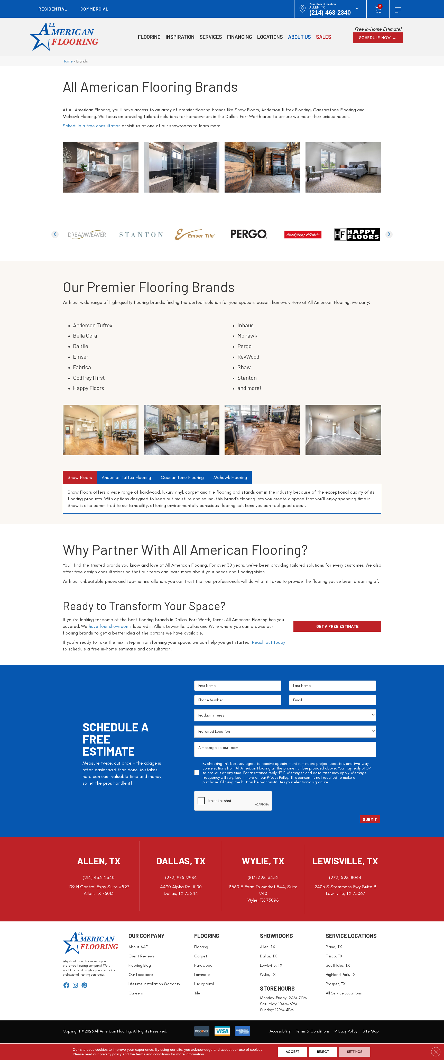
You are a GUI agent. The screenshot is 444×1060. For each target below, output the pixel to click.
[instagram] (75, 985)
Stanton (247, 377)
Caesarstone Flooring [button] (182, 477)
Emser (80, 356)
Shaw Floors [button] (80, 477)
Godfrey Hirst (89, 377)
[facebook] (66, 985)
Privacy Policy (277, 777)
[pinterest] (84, 985)
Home (68, 61)
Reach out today (268, 642)
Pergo (244, 345)
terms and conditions (153, 1054)
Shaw (244, 367)
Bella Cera (85, 335)
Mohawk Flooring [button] (230, 477)
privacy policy (111, 1054)
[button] (378, 37)
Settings (354, 1051)
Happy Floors (88, 387)
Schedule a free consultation (92, 126)
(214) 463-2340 (330, 12)
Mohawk (247, 335)
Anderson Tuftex (93, 325)
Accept (292, 1051)
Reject (323, 1051)
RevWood (248, 356)
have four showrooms (110, 626)
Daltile (80, 345)
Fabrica (82, 367)
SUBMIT (370, 819)
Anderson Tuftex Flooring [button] (126, 477)
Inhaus (245, 325)
